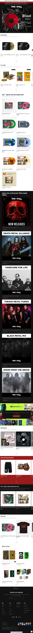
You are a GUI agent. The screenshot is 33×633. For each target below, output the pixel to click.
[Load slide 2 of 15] (8, 32)
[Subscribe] (23, 598)
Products (3, 610)
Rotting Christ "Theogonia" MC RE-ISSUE (7, 581)
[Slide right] (18, 59)
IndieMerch (18, 606)
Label (3, 608)
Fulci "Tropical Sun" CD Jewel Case (6, 187)
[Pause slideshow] (28, 32)
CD (9, 606)
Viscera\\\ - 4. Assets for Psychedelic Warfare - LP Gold (8, 54)
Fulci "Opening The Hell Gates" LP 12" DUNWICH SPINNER (8, 151)
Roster (3, 606)
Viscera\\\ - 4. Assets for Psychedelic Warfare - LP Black (23, 54)
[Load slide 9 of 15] (16, 32)
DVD (10, 612)
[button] (2, 7)
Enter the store (16, 416)
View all (16, 90)
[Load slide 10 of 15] (18, 32)
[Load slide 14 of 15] (22, 32)
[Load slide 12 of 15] (20, 32)
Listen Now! (5, 400)
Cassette (10, 610)
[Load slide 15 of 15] (24, 32)
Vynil (10, 608)
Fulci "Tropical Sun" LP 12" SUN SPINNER (7, 169)
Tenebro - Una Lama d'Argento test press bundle (7, 447)
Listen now (5, 229)
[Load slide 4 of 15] (10, 32)
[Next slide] (26, 32)
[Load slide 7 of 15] (14, 32)
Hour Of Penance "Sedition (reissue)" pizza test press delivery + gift (23, 448)
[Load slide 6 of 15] (13, 32)
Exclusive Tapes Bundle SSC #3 (20, 581)
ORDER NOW (16, 19)
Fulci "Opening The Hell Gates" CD (21, 132)
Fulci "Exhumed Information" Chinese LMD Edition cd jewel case (8, 508)
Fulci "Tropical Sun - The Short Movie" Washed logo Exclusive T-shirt (22, 536)
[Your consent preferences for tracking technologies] (31, 631)
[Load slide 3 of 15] (9, 32)
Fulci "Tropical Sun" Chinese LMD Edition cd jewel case (23, 507)
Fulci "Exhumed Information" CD (6, 113)
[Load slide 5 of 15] (11, 32)
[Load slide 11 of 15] (19, 32)
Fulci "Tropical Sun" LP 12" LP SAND (21, 169)
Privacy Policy (26, 608)
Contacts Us (3, 612)
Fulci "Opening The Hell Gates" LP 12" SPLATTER (23, 150)
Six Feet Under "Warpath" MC (20, 563)
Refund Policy (26, 606)
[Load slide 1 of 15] (7, 32)
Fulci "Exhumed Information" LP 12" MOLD (7, 132)
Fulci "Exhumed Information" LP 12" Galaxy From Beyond (23, 114)
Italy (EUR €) (4, 624)
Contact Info (25, 612)
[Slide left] (15, 59)
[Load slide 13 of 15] (21, 32)
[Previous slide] (5, 32)
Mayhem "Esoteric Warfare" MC (6, 563)
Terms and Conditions (27, 610)
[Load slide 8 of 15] (15, 32)
